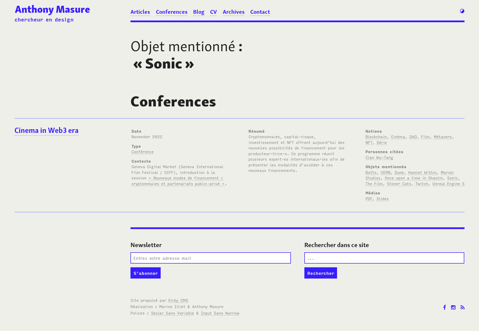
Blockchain (376, 136)
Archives (233, 11)
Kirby (178, 300)
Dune (399, 172)
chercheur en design (44, 19)
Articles (140, 11)
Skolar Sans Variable (172, 312)
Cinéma (398, 136)
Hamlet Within (422, 172)
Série (381, 142)
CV (213, 11)
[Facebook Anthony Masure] (444, 303)
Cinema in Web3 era (46, 130)
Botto (370, 172)
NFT (368, 142)
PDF (368, 198)
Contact (260, 11)
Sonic (452, 177)
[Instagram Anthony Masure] (453, 303)
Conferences (171, 11)
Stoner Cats (399, 183)
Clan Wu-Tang (379, 157)
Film (425, 136)
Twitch (421, 183)
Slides (382, 198)
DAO (413, 136)
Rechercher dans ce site (336, 245)
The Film (374, 183)
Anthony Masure (52, 9)
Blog (198, 11)
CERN (385, 172)
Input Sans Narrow (220, 312)
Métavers (443, 136)
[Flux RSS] (463, 303)
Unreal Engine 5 (448, 183)
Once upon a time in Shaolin (414, 177)
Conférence (142, 151)
